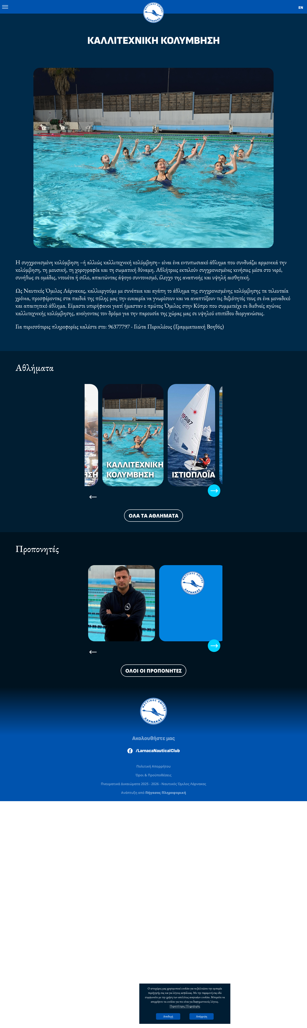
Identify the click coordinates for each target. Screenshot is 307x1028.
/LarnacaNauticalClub (158, 718)
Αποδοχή (168, 1016)
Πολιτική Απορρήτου (153, 734)
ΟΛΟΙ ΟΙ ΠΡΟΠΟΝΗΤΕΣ (153, 638)
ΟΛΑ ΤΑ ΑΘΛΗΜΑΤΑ (153, 483)
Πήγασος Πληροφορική (166, 761)
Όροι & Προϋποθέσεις (153, 743)
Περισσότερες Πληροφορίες (185, 1006)
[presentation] (93, 464)
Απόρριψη (201, 1016)
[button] (86, 612)
